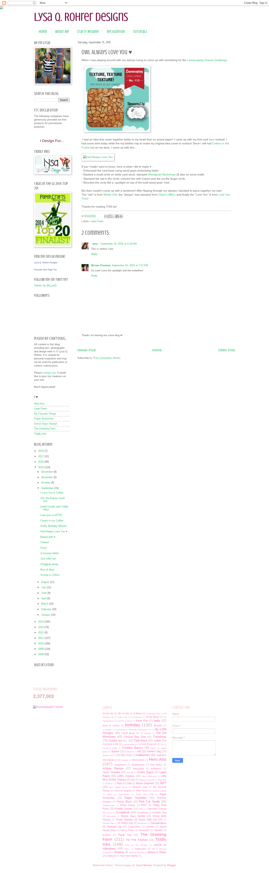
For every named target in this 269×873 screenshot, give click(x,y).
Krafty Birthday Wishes (53, 525)
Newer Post (86, 350)
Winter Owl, (110, 194)
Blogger (171, 865)
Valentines (109, 848)
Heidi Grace (138, 760)
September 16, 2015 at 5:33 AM (118, 243)
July (44, 587)
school (109, 813)
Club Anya (140, 740)
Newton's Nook (159, 791)
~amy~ (95, 243)
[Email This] (106, 216)
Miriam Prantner (101, 265)
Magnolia (162, 780)
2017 (41, 456)
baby (157, 720)
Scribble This (159, 812)
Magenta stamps (146, 780)
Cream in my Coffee (51, 520)
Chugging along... (50, 564)
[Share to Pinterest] (121, 216)
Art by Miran (152, 717)
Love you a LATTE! (51, 515)
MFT (163, 783)
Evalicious (129, 752)
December (47, 471)
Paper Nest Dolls (145, 794)
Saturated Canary (156, 809)
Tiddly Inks (40, 433)
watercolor (140, 849)
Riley (141, 809)
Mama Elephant (145, 783)
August (45, 582)
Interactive (138, 768)
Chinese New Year (135, 736)
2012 (41, 632)
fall (139, 751)
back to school (111, 725)
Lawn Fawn (97, 221)
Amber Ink (122, 717)
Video (127, 849)
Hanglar (124, 760)
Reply (94, 253)
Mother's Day (140, 787)
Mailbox (109, 783)
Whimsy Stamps (136, 852)
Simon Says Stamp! (45, 423)
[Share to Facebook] (117, 216)
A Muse (138, 713)
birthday (132, 725)
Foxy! (43, 547)
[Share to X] (113, 216)
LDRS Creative (125, 776)
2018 (41, 450)
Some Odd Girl (148, 819)
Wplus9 (112, 856)
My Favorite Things (45, 413)
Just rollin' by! (48, 558)
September (47, 488)
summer (150, 827)
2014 (41, 621)
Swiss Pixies (127, 830)
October (46, 482)
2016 (41, 461)
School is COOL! (50, 574)
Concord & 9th (110, 744)
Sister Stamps (124, 819)
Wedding (119, 852)
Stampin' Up (114, 826)
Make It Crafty (124, 783)
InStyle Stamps (113, 768)
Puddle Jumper (123, 808)
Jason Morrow (143, 865)
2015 (41, 467)
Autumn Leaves (124, 721)
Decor (153, 748)
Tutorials (140, 31)
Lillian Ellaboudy (149, 776)
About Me (62, 31)
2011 (41, 637)
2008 (41, 654)
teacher (107, 835)
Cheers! (44, 542)
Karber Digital (145, 772)
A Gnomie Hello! (49, 553)
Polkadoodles (109, 805)
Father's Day (154, 751)
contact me (49, 372)
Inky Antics (156, 765)
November (47, 477)
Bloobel (158, 725)
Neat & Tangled (123, 791)
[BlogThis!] (110, 216)
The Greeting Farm (45, 428)
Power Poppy (127, 805)
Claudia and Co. (118, 740)
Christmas (159, 736)
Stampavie (142, 823)
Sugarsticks (134, 827)
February (46, 609)
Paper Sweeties (135, 797)
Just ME (130, 772)
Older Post (226, 350)
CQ (161, 744)
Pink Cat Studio (149, 801)
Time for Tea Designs (136, 845)
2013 (41, 627)
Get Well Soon (124, 755)
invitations (156, 768)
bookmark (107, 729)
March (45, 603)
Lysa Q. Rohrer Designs (81, 16)
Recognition (116, 31)
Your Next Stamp (129, 856)
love (133, 779)
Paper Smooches (44, 418)
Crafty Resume (88, 31)
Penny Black (124, 801)
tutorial (157, 844)
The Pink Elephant (137, 839)
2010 (41, 643)
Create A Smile (110, 748)
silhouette (111, 816)
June (44, 592)
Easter (115, 751)
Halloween (143, 755)
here (212, 139)
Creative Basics (132, 747)
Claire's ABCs (166, 194)
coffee (157, 740)
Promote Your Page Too (45, 269)
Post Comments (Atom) (106, 357)
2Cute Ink (108, 713)
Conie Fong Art (148, 744)
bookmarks (120, 729)
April (44, 598)
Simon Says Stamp (133, 816)
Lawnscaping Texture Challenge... (208, 60)
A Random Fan (153, 714)
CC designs (145, 733)
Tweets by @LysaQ (45, 285)
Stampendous (158, 823)
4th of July (123, 713)
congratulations (129, 744)
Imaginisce (120, 765)
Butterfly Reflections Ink (140, 729)
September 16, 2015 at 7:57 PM (130, 265)
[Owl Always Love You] (98, 157)
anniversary (136, 717)
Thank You (124, 834)
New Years (142, 791)
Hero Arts (39, 403)
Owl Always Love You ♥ (53, 531)
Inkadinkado (138, 765)
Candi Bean (128, 733)
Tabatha (158, 830)
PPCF (144, 805)
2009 (41, 648)
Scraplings (142, 812)
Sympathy (144, 830)
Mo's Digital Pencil (118, 787)
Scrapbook (123, 812)
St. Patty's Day (125, 823)
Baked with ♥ (47, 536)
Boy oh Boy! (47, 569)
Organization (124, 794)
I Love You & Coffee (51, 492)
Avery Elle (142, 720)
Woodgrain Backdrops (162, 174)
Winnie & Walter (157, 852)
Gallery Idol (108, 755)
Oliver (109, 794)
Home (43, 31)
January (46, 614)
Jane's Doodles (111, 772)
